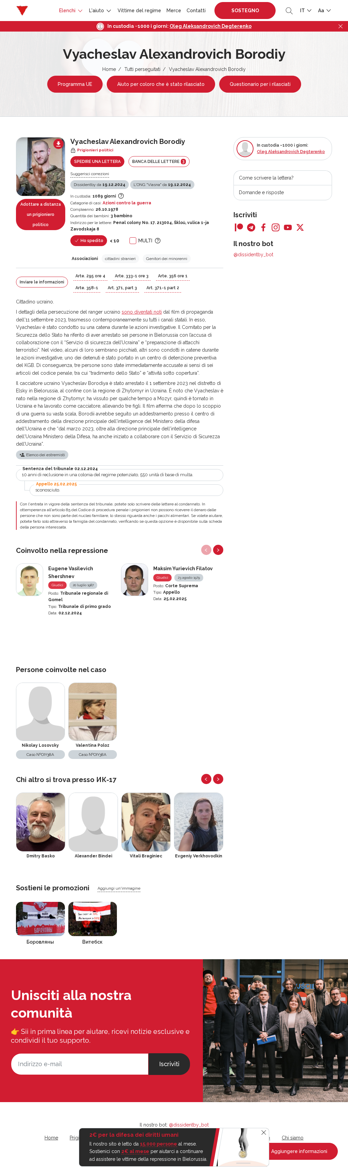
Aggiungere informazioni (298, 1151)
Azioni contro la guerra (127, 203)
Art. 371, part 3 (122, 287)
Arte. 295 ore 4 (90, 276)
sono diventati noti (142, 312)
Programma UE (75, 84)
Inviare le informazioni (42, 282)
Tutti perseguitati (142, 69)
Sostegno (245, 10)
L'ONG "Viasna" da (162, 184)
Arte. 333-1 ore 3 (132, 276)
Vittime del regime (139, 10)
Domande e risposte (261, 192)
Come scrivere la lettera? (266, 178)
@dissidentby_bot (253, 254)
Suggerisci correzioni (89, 173)
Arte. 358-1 (86, 287)
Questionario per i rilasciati (260, 84)
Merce (174, 10)
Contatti (196, 10)
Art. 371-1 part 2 (162, 287)
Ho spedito (91, 240)
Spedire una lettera (97, 161)
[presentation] (206, 550)
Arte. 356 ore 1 (173, 276)
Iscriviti (169, 1063)
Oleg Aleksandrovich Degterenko (210, 26)
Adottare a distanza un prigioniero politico (40, 214)
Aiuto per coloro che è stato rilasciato (161, 84)
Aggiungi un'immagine (119, 888)
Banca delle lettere (158, 161)
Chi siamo (292, 1137)
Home (109, 69)
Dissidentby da (99, 184)
